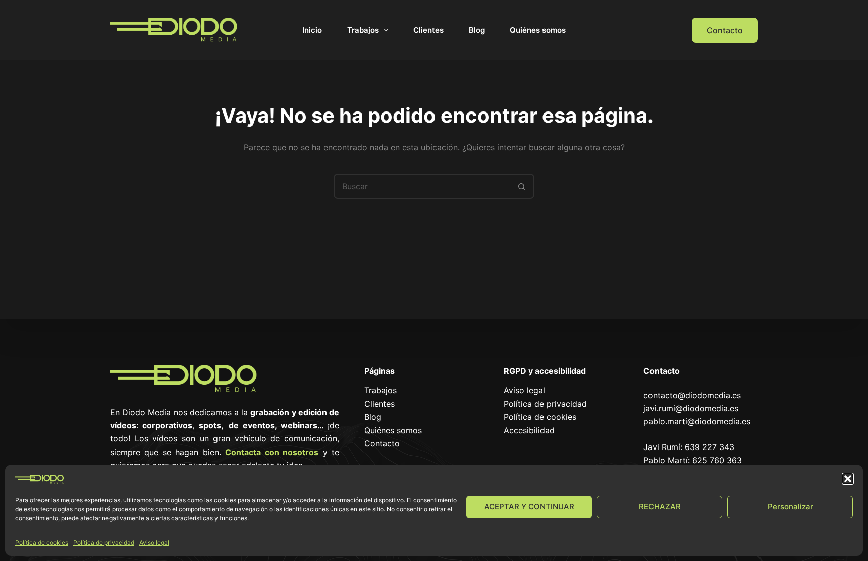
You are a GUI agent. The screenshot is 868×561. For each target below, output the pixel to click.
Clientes (428, 30)
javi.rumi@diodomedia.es (690, 408)
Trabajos (363, 30)
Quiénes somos (538, 30)
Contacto (725, 30)
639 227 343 (709, 447)
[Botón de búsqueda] (521, 186)
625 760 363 (717, 460)
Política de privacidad (103, 542)
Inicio (312, 30)
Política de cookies (41, 542)
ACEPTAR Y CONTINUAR (529, 506)
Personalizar (790, 506)
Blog (477, 30)
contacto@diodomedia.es (692, 395)
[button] (848, 479)
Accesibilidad (529, 430)
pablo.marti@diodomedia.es (696, 421)
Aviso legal (154, 542)
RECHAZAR (660, 506)
